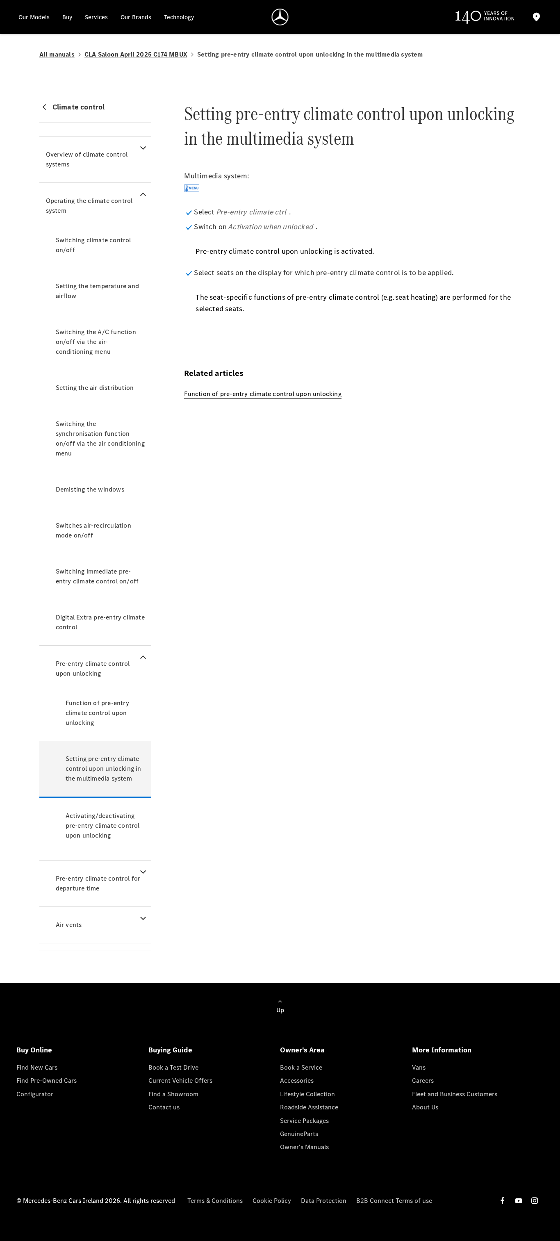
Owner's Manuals (304, 1147)
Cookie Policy (272, 1200)
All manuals (57, 54)
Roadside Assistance (309, 1107)
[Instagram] (535, 1200)
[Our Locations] (536, 17)
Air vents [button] (69, 924)
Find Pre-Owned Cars (46, 1080)
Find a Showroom (173, 1094)
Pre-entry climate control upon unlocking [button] (93, 668)
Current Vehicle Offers (180, 1080)
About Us (425, 1107)
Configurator (34, 1094)
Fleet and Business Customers (454, 1094)
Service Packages (304, 1120)
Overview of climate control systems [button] (86, 159)
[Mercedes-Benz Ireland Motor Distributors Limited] (280, 17)
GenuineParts (299, 1133)
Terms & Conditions (215, 1200)
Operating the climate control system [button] (89, 205)
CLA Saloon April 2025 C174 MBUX (135, 54)
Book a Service (301, 1067)
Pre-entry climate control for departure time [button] (98, 883)
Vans (419, 1067)
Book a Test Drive (173, 1067)
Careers (423, 1080)
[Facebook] (503, 1200)
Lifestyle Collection (307, 1094)
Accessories (297, 1080)
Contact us (164, 1107)
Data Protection (323, 1200)
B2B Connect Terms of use (394, 1200)
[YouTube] (519, 1200)
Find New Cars (36, 1067)
